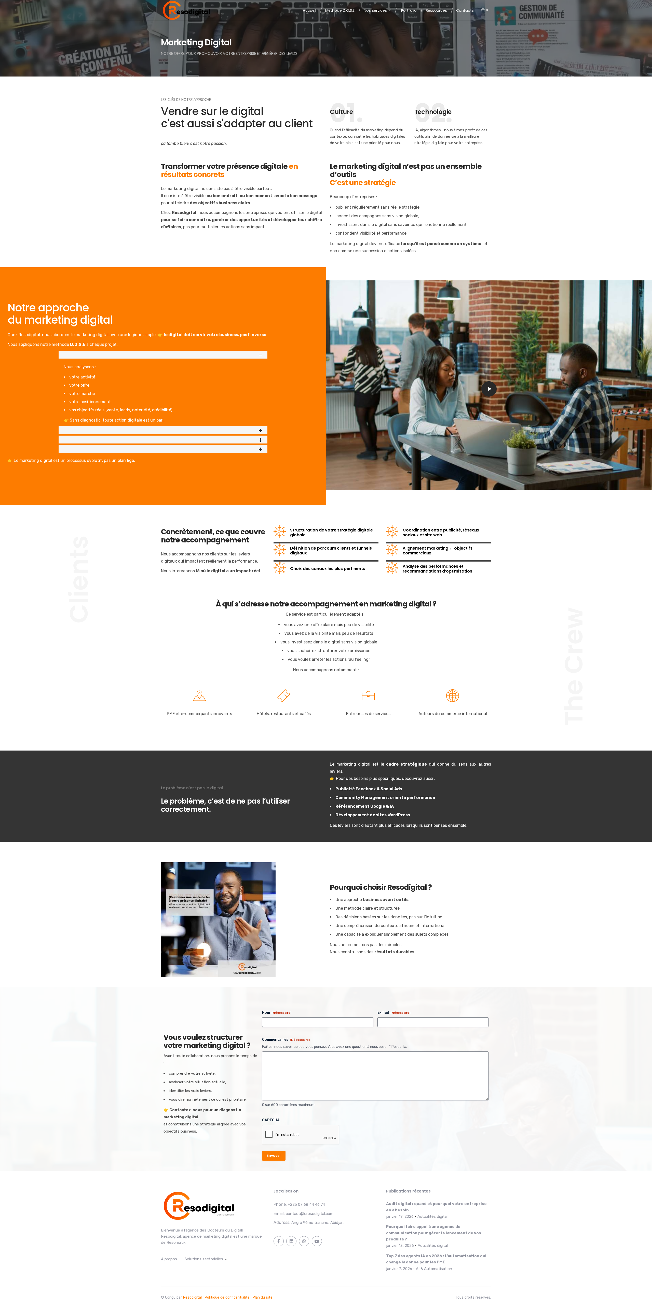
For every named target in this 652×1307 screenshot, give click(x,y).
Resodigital (192, 1297)
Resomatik (176, 1242)
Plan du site (262, 1297)
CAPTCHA (271, 1120)
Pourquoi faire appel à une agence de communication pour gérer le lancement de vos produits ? (433, 1232)
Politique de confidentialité (227, 1297)
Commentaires (286, 1039)
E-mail (393, 1012)
